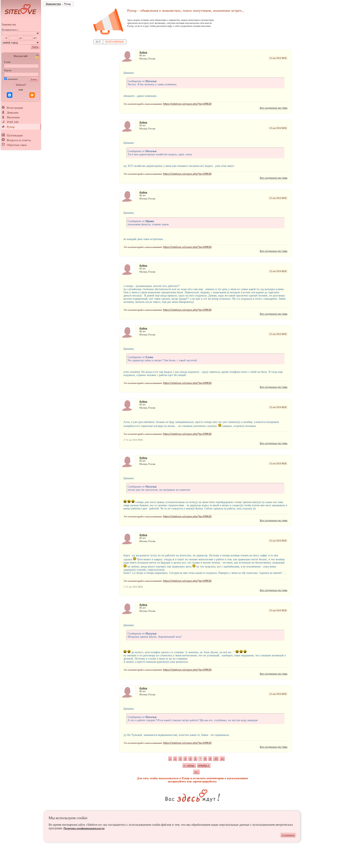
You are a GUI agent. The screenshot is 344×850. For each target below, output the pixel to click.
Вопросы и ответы (19, 140)
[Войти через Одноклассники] (32, 95)
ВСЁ (98, 41)
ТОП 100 (13, 122)
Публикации (15, 135)
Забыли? (21, 84)
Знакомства (9, 24)
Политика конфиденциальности (84, 828)
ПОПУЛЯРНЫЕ (114, 41)
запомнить (12, 79)
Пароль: (8, 70)
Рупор (11, 126)
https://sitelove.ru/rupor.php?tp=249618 (187, 103)
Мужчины (13, 117)
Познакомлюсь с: (10, 29)
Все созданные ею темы (273, 108)
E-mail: (7, 62)
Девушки (12, 112)
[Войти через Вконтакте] (9, 95)
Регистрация (15, 107)
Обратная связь (17, 145)
